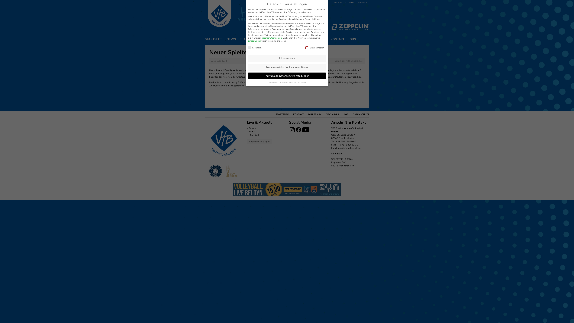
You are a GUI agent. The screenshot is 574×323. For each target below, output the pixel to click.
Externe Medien (317, 47)
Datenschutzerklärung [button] (288, 82)
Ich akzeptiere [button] (287, 58)
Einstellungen (254, 40)
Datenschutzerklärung (271, 37)
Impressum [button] (302, 82)
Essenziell (256, 47)
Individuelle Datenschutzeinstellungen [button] (287, 76)
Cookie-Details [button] (273, 82)
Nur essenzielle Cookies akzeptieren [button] (287, 67)
